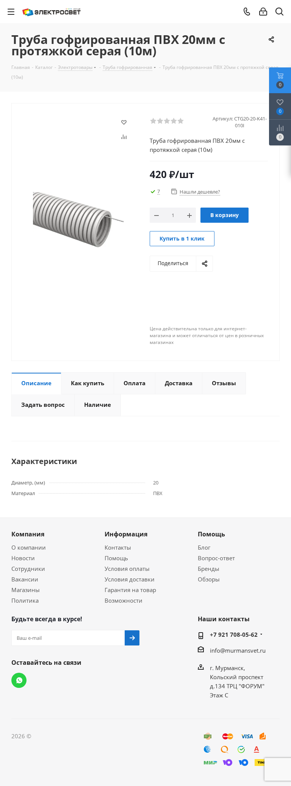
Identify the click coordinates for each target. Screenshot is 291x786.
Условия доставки (130, 579)
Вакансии (24, 579)
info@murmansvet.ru (238, 650)
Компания (27, 534)
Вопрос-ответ (216, 558)
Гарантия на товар (130, 590)
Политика (25, 600)
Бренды (208, 568)
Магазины (25, 590)
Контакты (118, 547)
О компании (28, 547)
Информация (126, 534)
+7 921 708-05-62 (234, 634)
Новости (23, 558)
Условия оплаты (127, 568)
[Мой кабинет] (263, 12)
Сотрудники (28, 568)
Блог (204, 547)
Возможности (123, 600)
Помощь (116, 558)
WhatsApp (19, 680)
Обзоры (209, 579)
